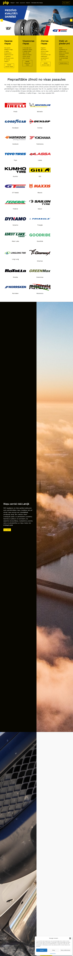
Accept (42, 950)
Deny (53, 950)
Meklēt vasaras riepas (9, 65)
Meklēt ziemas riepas (45, 64)
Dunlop (39, 128)
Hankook (15, 144)
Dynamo (15, 225)
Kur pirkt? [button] (66, 2)
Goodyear (15, 128)
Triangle (40, 225)
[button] (70, 938)
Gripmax (40, 261)
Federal (15, 209)
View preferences (65, 950)
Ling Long (15, 259)
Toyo (15, 160)
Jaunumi (22, 2)
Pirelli (15, 111)
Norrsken (15, 293)
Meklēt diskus (64, 63)
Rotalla (15, 277)
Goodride (40, 241)
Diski (17, 2)
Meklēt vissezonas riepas (27, 63)
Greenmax (39, 277)
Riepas (12, 2)
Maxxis (40, 192)
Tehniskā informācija (37, 2)
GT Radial (15, 192)
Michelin (40, 111)
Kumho (15, 176)
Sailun (40, 209)
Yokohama (39, 144)
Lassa (40, 160)
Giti (40, 176)
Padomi (28, 2)
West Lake (15, 241)
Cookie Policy (53, 953)
